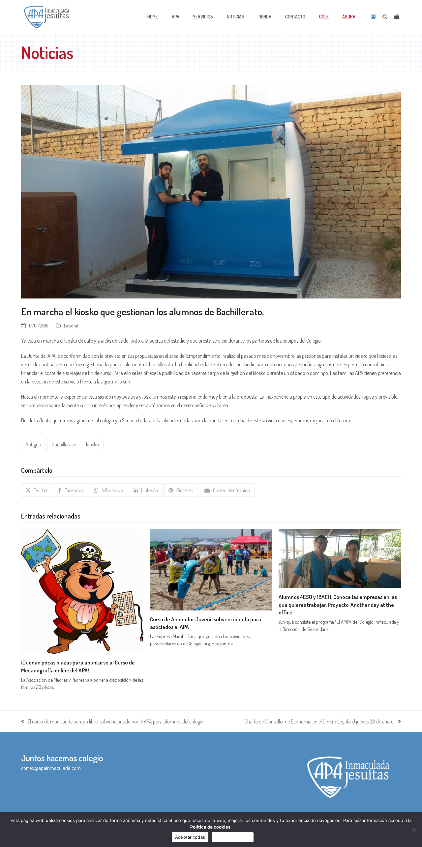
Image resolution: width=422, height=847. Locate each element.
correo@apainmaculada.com (51, 768)
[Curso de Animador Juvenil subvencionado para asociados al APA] (211, 569)
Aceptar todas (190, 837)
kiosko (92, 444)
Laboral (71, 325)
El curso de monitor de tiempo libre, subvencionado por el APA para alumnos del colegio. (112, 722)
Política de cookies (210, 827)
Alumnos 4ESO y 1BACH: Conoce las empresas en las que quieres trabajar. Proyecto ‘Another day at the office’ (338, 604)
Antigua (33, 444)
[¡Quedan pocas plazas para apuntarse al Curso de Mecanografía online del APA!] (82, 590)
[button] (36, 489)
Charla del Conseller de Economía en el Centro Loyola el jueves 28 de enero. (320, 722)
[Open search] (384, 16)
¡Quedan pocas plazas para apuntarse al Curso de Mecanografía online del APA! (78, 666)
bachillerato (64, 444)
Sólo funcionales (232, 837)
